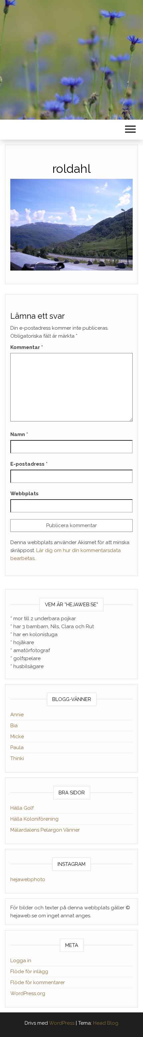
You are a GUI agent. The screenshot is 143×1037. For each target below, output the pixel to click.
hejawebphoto (27, 879)
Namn (19, 434)
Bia (14, 726)
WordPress (61, 1023)
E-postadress (29, 464)
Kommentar (26, 347)
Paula (17, 747)
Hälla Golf (22, 808)
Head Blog (105, 1023)
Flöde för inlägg (29, 972)
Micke (17, 737)
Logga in (20, 961)
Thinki (17, 758)
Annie (17, 715)
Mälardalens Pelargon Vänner (45, 830)
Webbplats (24, 494)
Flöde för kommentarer (37, 982)
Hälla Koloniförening (34, 819)
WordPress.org (27, 993)
